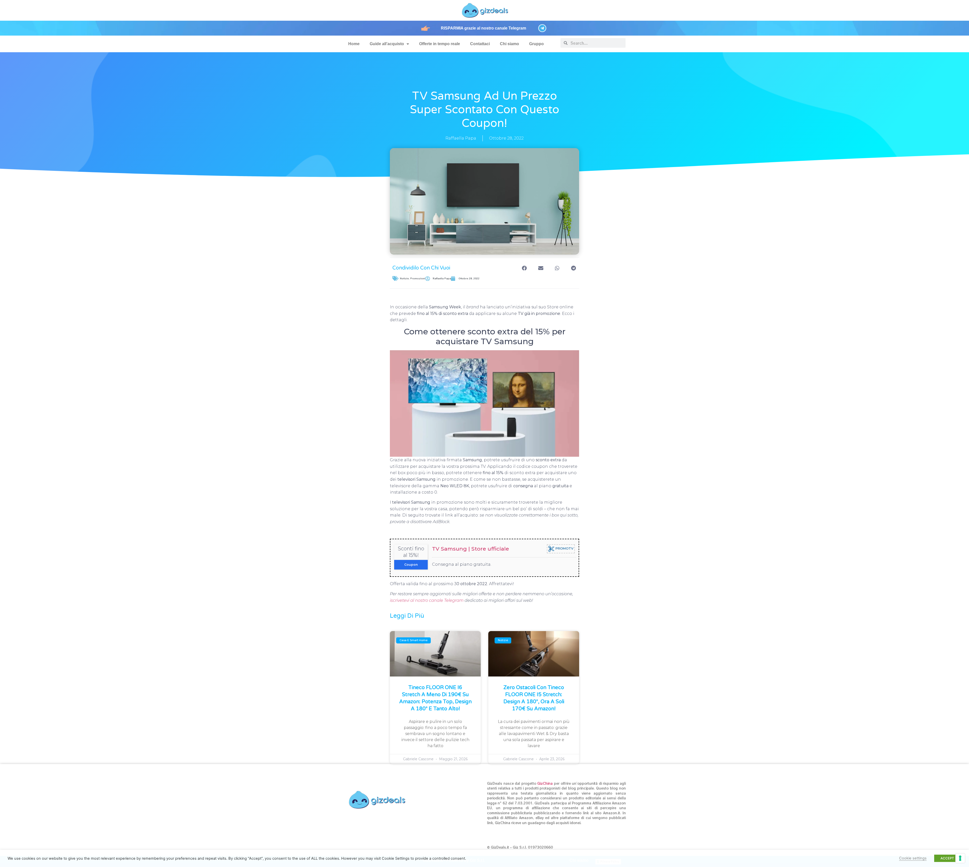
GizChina (545, 783)
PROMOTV (563, 549)
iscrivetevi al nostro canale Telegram (427, 600)
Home (354, 44)
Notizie (404, 278)
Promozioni (417, 278)
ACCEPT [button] (947, 858)
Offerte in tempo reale (439, 44)
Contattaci (480, 44)
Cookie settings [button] (913, 858)
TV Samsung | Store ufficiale (470, 549)
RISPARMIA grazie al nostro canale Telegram (483, 28)
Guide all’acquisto (387, 44)
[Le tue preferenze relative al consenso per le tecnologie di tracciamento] (960, 858)
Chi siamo (509, 44)
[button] (524, 268)
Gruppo (536, 44)
